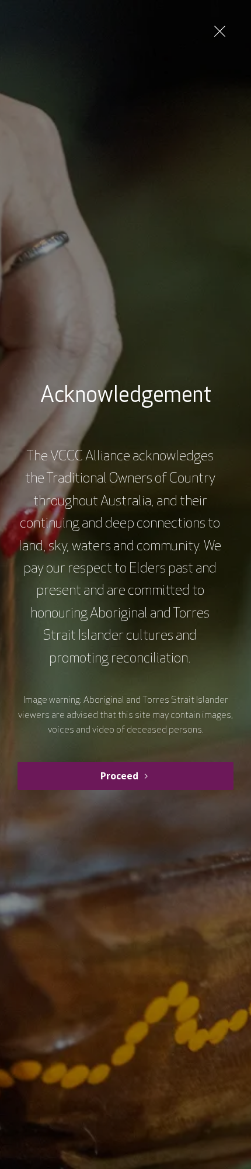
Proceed (119, 775)
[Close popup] (219, 31)
